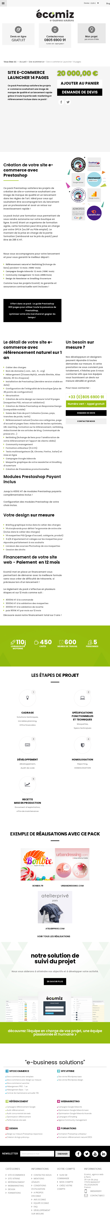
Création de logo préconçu (18, 1137)
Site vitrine (14, 1178)
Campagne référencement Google (21, 1107)
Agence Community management (72, 1120)
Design (11, 1189)
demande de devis (80, 92)
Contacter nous (86, 421)
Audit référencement (15, 1110)
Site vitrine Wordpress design (70, 1080)
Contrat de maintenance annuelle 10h (23, 1093)
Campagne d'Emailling (67, 1116)
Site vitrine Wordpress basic (70, 1076)
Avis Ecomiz (40, 1199)
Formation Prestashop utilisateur (72, 1134)
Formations (14, 1192)
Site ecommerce (16, 1175)
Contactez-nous (43, 1175)
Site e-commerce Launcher (18, 1083)
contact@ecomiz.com (97, 1195)
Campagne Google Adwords (70, 1107)
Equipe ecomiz (41, 1203)
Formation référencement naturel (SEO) (75, 1137)
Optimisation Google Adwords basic (73, 1110)
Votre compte (66, 1169)
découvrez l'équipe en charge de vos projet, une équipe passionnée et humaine (55, 1033)
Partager (61, 102)
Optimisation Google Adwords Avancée (75, 1113)
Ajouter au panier (80, 83)
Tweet (68, 102)
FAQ (36, 1206)
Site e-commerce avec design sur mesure (24, 1080)
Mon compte (66, 1182)
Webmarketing (16, 1185)
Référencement (16, 1182)
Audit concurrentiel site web (19, 1113)
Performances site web (16, 1120)
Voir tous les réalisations (54, 936)
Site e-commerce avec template (20, 1076)
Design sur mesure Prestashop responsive (24, 1134)
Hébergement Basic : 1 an (17, 1089)
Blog (108, 3)
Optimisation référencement (19, 1116)
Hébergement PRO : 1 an (17, 1086)
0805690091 (96, 1191)
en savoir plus (55, 981)
